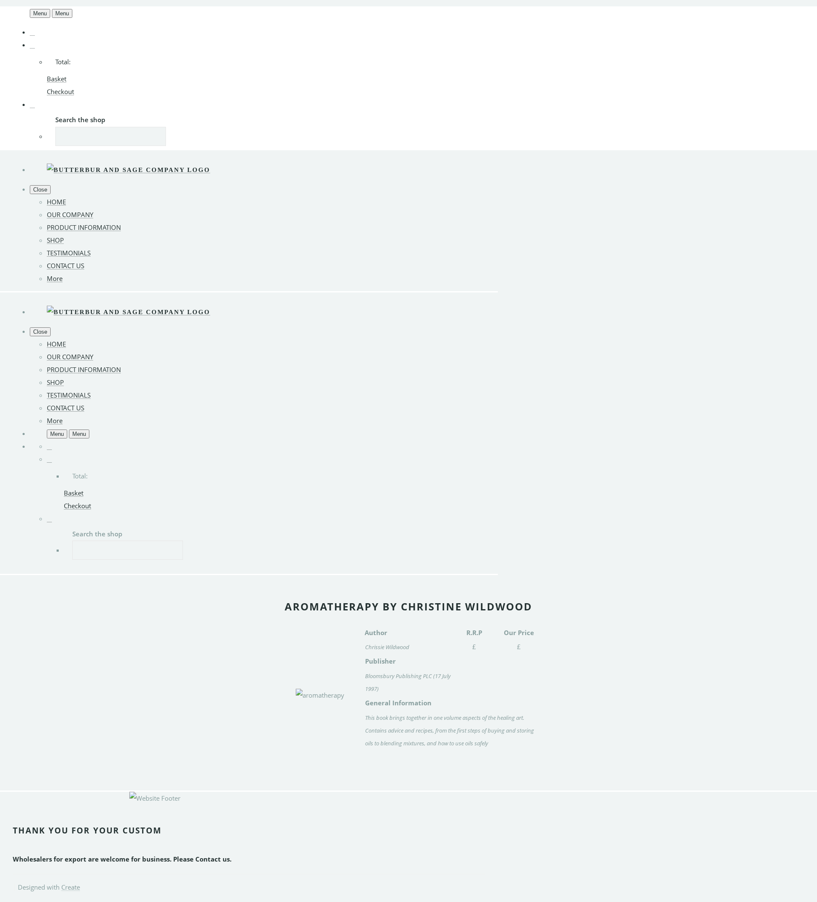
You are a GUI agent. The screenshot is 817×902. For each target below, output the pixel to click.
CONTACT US (65, 265)
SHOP (55, 240)
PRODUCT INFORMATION (84, 227)
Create (70, 887)
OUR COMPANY (70, 214)
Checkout (60, 91)
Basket (56, 78)
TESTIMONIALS (69, 253)
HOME (56, 202)
